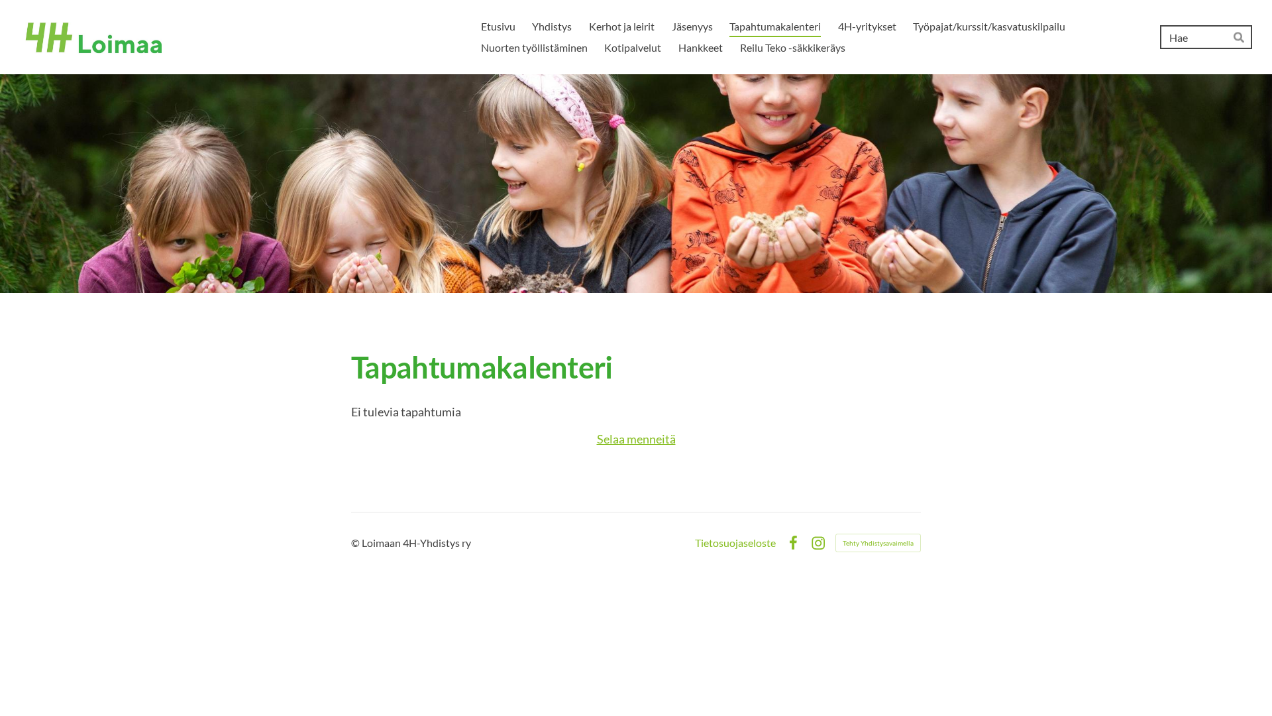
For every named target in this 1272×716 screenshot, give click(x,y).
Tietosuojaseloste (735, 543)
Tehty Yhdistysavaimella (878, 543)
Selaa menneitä (636, 439)
